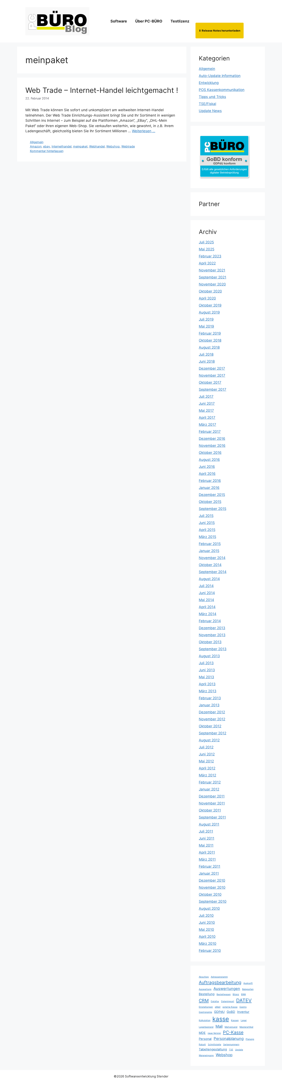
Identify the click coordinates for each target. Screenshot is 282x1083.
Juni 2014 (207, 593)
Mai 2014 (206, 600)
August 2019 (209, 312)
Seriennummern (231, 1044)
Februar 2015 (210, 544)
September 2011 (212, 817)
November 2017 (212, 375)
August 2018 (209, 347)
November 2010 (212, 887)
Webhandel (97, 146)
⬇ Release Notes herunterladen (219, 30)
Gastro (242, 1007)
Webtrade (128, 146)
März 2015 (207, 537)
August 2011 (209, 824)
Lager (244, 1020)
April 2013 (207, 684)
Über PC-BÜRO (148, 21)
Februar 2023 (210, 256)
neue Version (214, 1033)
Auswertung (205, 989)
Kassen (235, 1020)
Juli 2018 (206, 354)
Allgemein (36, 142)
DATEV (244, 1000)
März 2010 (207, 943)
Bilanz (236, 994)
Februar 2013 (210, 698)
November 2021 (212, 270)
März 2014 (207, 614)
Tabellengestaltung (213, 1049)
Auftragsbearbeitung (220, 982)
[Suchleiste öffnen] (250, 21)
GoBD (231, 1012)
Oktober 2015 (210, 502)
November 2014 (212, 558)
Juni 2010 (207, 922)
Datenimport (227, 1001)
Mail (219, 1026)
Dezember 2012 (212, 712)
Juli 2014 (206, 586)
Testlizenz (180, 21)
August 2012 (209, 740)
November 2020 (212, 284)
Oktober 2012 (210, 726)
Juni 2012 (207, 754)
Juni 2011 (206, 838)
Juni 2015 (207, 523)
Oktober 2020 (210, 291)
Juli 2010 (206, 915)
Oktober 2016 (210, 453)
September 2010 (212, 901)
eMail (217, 1007)
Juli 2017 (206, 396)
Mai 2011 (206, 845)
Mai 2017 (206, 410)
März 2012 (207, 775)
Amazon (35, 146)
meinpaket (80, 146)
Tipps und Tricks (212, 97)
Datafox (215, 1001)
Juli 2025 (206, 242)
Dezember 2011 (212, 796)
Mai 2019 (206, 326)
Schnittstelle (214, 1044)
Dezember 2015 (212, 495)
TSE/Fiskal (207, 104)
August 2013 (209, 656)
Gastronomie (205, 1012)
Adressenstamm (219, 977)
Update (239, 1049)
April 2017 (207, 417)
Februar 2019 (210, 333)
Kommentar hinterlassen (46, 151)
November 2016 (212, 446)
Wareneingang (206, 1055)
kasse (220, 1019)
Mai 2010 (206, 929)
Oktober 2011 (210, 810)
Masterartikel (246, 1027)
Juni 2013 (207, 670)
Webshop (113, 146)
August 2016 (209, 460)
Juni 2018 (207, 361)
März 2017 (207, 424)
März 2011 (207, 859)
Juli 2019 (206, 319)
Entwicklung (209, 83)
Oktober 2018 (210, 340)
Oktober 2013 (210, 642)
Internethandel (61, 146)
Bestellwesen (224, 994)
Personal (205, 1039)
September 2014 (212, 572)
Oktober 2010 (210, 894)
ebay (46, 146)
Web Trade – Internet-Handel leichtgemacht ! (101, 90)
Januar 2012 (209, 789)
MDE (202, 1033)
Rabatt (202, 1044)
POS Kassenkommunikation (221, 90)
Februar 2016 (210, 481)
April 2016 (207, 474)
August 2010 (209, 908)
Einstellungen (206, 1007)
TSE (231, 1049)
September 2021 (212, 277)
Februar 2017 (210, 431)
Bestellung (206, 994)
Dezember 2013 (212, 628)
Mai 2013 (206, 677)
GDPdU (219, 1012)
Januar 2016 (209, 488)
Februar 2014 (210, 621)
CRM (204, 1000)
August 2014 (209, 579)
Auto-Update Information (220, 76)
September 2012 (212, 733)
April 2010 (207, 936)
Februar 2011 (209, 866)
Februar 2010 (210, 951)
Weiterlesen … (143, 131)
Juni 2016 (207, 467)
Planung (250, 1039)
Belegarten (248, 989)
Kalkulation (204, 1020)
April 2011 (207, 852)
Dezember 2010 (212, 880)
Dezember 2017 (212, 368)
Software (118, 21)
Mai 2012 (206, 761)
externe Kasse (230, 1007)
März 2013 (207, 691)
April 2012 (207, 768)
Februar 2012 (210, 782)
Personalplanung (229, 1038)
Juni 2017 (207, 403)
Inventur (243, 1012)
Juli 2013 (206, 663)
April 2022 (207, 263)
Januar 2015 (209, 551)
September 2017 (212, 389)
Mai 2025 (206, 249)
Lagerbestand (206, 1027)
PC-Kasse (233, 1032)
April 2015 (207, 530)
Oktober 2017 (210, 382)
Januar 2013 (209, 705)
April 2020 (207, 298)
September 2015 (212, 509)
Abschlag (204, 977)
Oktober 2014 (210, 565)
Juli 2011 (206, 831)
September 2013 (212, 649)
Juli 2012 (206, 747)
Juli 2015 (206, 516)
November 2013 (212, 635)
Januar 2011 (209, 873)
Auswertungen (226, 988)
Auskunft (248, 983)
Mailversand (231, 1027)
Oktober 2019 (210, 305)
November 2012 (212, 719)
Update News (210, 111)
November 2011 (212, 803)
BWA (243, 994)
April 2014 (207, 607)
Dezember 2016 (212, 439)
